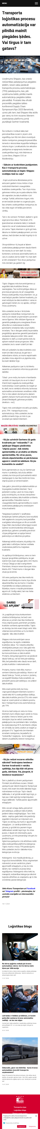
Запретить (32, 1126)
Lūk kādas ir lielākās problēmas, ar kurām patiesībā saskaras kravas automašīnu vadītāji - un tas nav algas (19, 1018)
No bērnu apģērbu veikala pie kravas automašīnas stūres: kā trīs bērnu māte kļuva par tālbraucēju (18, 966)
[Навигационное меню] (36, 3)
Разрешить (21, 1126)
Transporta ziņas (20, 1107)
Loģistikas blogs (20, 1110)
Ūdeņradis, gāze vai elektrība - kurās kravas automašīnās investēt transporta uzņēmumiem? (20, 1070)
